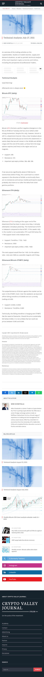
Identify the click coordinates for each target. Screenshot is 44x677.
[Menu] (3, 3)
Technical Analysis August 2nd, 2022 (15, 490)
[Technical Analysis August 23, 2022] (22, 449)
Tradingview (24, 123)
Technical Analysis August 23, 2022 (15, 462)
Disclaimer (5, 653)
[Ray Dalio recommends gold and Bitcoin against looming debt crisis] (6, 530)
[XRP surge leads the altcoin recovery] (6, 540)
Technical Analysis (28, 8)
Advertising (6, 632)
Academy (5, 623)
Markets (19, 8)
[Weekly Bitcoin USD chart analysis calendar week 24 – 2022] (22, 504)
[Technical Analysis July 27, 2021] (22, 24)
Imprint (4, 645)
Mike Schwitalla (8, 43)
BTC (9, 128)
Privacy (4, 649)
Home (13, 8)
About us (5, 636)
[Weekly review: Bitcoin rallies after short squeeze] (6, 549)
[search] (41, 3)
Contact (4, 628)
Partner (4, 640)
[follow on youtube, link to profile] (22, 579)
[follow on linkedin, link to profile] (22, 572)
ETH (11, 221)
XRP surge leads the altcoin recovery (23, 540)
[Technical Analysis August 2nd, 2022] (22, 476)
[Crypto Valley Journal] (23, 3)
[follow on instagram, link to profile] (22, 565)
